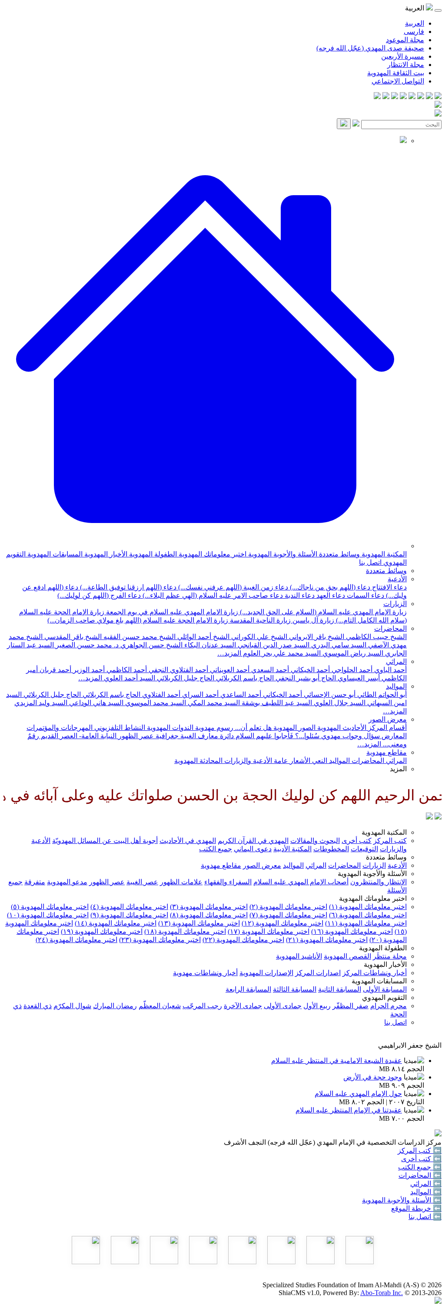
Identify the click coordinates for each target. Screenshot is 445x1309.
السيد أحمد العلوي (128, 678)
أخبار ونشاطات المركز (374, 972)
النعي (318, 760)
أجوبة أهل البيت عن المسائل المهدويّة (105, 840)
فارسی (414, 31)
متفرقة (34, 882)
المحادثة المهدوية (198, 760)
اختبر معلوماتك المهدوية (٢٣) (160, 939)
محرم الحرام (388, 1005)
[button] (205, 546)
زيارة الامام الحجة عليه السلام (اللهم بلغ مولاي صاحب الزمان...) (137, 620)
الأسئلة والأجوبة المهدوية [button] (372, 873)
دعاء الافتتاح (388, 587)
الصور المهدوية (293, 727)
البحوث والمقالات (315, 840)
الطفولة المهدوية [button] (383, 948)
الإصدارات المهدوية (266, 972)
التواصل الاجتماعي (398, 81)
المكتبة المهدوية (383, 554)
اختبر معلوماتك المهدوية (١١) (366, 923)
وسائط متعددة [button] (386, 857)
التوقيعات (364, 849)
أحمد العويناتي (228, 669)
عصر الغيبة (142, 882)
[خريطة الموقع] (377, 96)
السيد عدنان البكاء (209, 645)
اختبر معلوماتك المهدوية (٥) (50, 906)
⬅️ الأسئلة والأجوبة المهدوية (402, 1200)
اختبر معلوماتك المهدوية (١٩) (102, 931)
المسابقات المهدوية (54, 554)
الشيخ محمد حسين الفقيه (139, 636)
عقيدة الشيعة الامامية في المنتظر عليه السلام (336, 1060)
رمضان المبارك (115, 1005)
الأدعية (397, 579)
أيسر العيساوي (358, 678)
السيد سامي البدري (337, 645)
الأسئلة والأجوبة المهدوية (281, 554)
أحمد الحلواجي (351, 669)
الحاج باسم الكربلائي (244, 678)
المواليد (396, 686)
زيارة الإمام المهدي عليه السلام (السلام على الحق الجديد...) (322, 612)
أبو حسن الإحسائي (328, 694)
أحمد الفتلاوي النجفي (177, 669)
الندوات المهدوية (169, 727)
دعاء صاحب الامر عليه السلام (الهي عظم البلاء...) (212, 595)
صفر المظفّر (350, 1005)
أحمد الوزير (88, 669)
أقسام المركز (386, 727)
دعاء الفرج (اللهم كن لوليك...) (99, 595)
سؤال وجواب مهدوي (349, 735)
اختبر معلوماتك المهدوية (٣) (209, 906)
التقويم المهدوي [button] (384, 997)
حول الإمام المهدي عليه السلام (358, 1093)
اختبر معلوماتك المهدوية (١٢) (282, 923)
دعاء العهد (330, 595)
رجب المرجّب (202, 1005)
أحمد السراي (199, 694)
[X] (420, 96)
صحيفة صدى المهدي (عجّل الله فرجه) (370, 48)
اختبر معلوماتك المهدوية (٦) (368, 915)
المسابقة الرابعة (248, 989)
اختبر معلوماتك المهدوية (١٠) (48, 915)
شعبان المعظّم (160, 1005)
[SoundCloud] (394, 96)
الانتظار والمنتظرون (378, 882)
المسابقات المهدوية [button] (379, 981)
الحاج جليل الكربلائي (184, 678)
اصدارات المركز (318, 972)
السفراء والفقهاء (228, 882)
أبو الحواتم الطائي (381, 694)
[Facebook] (438, 96)
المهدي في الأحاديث (187, 840)
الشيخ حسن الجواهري (151, 645)
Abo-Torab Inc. (381, 1292)
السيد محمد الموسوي (154, 702)
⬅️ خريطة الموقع (416, 1208)
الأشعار (299, 760)
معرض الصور (388, 719)
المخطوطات (331, 849)
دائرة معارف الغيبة (206, 735)
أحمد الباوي (389, 669)
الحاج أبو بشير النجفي (305, 678)
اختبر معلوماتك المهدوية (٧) (288, 915)
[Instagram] (411, 96)
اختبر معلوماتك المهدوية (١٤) (115, 923)
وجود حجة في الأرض (372, 1077)
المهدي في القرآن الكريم (253, 840)
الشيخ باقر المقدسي (72, 636)
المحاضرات (390, 628)
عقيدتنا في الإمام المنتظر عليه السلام (349, 1110)
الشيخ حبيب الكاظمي (375, 636)
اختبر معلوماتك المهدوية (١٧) (268, 931)
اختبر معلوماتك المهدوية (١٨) (185, 931)
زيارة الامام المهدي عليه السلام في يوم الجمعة (171, 612)
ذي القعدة (37, 1005)
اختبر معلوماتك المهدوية (211, 554)
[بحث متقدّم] (355, 124)
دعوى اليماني (253, 849)
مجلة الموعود (405, 39)
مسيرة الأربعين (402, 56)
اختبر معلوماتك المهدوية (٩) (129, 915)
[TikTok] (385, 96)
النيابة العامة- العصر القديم (77, 735)
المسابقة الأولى (385, 989)
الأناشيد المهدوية (299, 956)
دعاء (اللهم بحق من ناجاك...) (329, 587)
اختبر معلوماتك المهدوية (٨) (209, 915)
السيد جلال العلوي (338, 702)
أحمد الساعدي (240, 694)
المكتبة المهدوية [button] (384, 832)
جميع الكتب (215, 849)
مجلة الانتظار (405, 64)
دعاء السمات (364, 595)
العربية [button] (415, 8)
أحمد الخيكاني (309, 669)
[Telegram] (429, 96)
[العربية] (429, 817)
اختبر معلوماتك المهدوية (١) (368, 906)
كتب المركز (390, 840)
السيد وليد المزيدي (40, 702)
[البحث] (344, 123)
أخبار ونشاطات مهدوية (205, 972)
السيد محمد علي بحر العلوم (281, 653)
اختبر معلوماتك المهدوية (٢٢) (243, 939)
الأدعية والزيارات (247, 760)
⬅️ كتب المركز (420, 1150)
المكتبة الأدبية (292, 849)
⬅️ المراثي (426, 1183)
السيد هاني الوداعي (95, 702)
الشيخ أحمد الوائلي (202, 636)
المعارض (393, 735)
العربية (414, 23)
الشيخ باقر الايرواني (315, 636)
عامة (280, 760)
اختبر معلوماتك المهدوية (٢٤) (76, 939)
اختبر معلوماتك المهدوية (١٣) (199, 923)
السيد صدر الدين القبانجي (272, 645)
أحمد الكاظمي (126, 669)
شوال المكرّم (72, 1005)
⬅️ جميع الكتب (420, 1167)
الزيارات (395, 603)
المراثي (396, 661)
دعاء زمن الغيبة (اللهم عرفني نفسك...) (232, 587)
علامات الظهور (181, 882)
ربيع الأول (317, 1005)
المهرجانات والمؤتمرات (60, 727)
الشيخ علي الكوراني (258, 636)
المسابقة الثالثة (294, 989)
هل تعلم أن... (252, 727)
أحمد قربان (54, 669)
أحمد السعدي (269, 669)
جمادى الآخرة (243, 1005)
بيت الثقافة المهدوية (395, 73)
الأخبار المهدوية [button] (385, 964)
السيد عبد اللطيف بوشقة (276, 702)
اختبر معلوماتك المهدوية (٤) (129, 906)
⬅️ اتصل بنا (425, 1216)
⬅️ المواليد (426, 1192)
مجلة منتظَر (390, 956)
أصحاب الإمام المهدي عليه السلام (301, 882)
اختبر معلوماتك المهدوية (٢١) (327, 939)
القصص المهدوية (347, 956)
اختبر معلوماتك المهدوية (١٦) (352, 931)
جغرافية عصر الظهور (147, 735)
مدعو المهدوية (67, 882)
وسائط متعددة (338, 554)
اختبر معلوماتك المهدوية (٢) (288, 906)
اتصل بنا (370, 562)
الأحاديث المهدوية (340, 727)
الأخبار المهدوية (105, 554)
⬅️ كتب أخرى (421, 1158)
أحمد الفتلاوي (160, 694)
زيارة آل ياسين (312, 620)
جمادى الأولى (283, 1005)
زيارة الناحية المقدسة (259, 620)
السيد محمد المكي (213, 702)
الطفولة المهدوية (152, 554)
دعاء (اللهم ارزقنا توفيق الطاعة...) (127, 587)
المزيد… (229, 653)
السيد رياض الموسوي (352, 653)
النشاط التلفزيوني (119, 727)
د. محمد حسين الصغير (86, 645)
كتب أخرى (357, 840)
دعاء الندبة (299, 595)
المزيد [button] (398, 769)
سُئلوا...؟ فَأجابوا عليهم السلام (276, 735)
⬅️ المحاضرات (420, 1175)
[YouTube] (403, 96)
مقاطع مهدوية (386, 752)
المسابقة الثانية (339, 989)
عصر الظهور (107, 882)
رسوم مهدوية (213, 727)
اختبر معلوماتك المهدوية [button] (373, 898)
